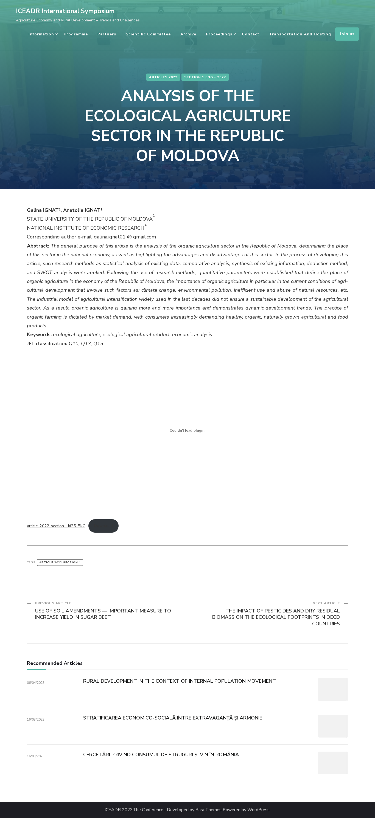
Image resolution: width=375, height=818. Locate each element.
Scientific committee (148, 34)
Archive (188, 34)
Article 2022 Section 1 (60, 562)
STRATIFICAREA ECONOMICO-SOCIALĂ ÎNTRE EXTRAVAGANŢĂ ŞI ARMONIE (172, 718)
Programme (76, 34)
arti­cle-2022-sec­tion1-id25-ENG (56, 525)
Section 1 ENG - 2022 (205, 77)
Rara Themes (208, 810)
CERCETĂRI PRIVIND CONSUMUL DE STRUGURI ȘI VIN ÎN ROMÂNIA (161, 754)
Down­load (103, 525)
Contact (250, 34)
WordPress (258, 810)
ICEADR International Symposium (65, 11)
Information (41, 34)
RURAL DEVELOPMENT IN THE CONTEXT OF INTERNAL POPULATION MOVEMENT (179, 681)
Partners (106, 34)
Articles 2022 (163, 77)
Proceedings (219, 34)
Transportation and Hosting (300, 34)
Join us (347, 33)
